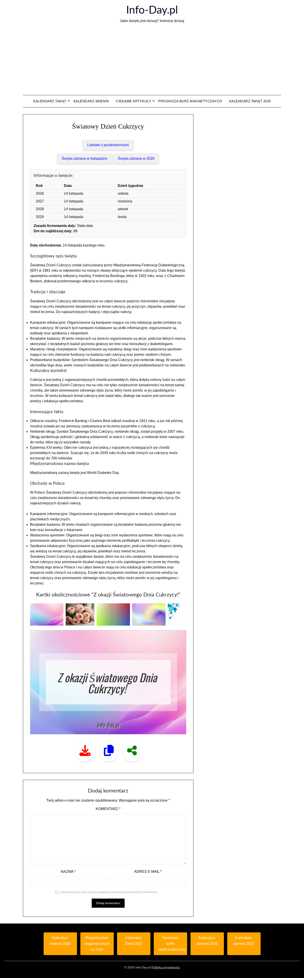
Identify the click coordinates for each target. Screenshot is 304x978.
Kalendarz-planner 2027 (243, 941)
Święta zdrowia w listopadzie (84, 158)
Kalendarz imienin (91, 101)
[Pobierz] (85, 751)
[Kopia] (108, 751)
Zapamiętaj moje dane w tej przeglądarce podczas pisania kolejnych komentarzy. (109, 892)
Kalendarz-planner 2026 (207, 941)
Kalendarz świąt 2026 (250, 101)
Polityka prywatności (165, 967)
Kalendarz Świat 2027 (134, 941)
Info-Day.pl (152, 10)
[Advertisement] (152, 59)
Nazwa (68, 871)
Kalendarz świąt (49, 101)
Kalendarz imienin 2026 (60, 941)
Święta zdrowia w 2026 (136, 158)
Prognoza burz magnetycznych (190, 101)
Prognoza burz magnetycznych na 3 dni (97, 943)
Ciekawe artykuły (133, 101)
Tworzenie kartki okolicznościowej (171, 943)
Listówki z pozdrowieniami (108, 145)
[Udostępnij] (132, 751)
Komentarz (108, 809)
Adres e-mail (148, 871)
